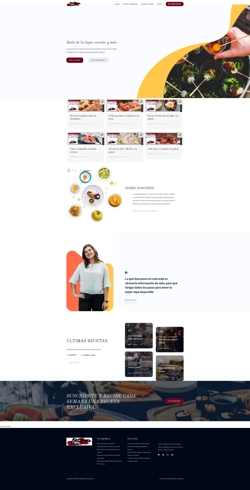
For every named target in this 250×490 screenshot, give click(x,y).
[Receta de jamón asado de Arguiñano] (85, 105)
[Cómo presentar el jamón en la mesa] (124, 105)
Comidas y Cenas (147, 4)
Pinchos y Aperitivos (130, 4)
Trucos (159, 4)
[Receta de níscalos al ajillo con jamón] (163, 105)
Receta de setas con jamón (106, 443)
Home (117, 4)
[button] (175, 4)
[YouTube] (172, 455)
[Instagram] (168, 455)
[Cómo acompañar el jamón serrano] (85, 138)
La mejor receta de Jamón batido (138, 443)
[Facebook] (159, 455)
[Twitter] (163, 455)
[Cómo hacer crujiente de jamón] (163, 138)
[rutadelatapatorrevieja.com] (73, 4)
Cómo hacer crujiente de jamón (163, 149)
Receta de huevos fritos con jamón (108, 446)
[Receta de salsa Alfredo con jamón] (124, 138)
